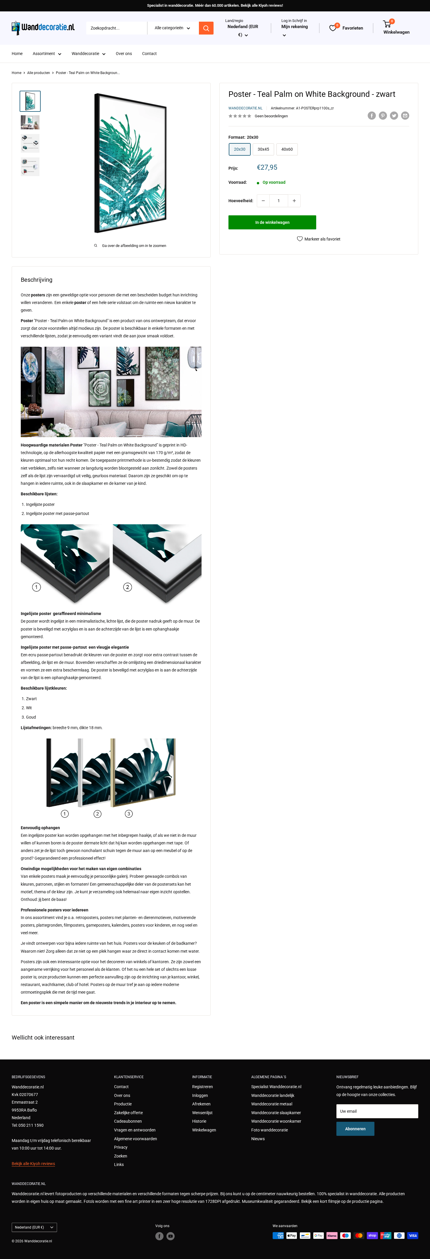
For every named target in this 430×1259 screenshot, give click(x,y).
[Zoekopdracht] (206, 28)
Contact (149, 53)
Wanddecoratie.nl (245, 108)
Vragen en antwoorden (135, 1130)
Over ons (124, 53)
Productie (123, 1104)
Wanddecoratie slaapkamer (276, 1112)
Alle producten (38, 73)
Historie (199, 1121)
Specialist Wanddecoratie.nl (276, 1086)
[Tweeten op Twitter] (394, 115)
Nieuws (258, 1138)
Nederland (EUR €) (29, 1227)
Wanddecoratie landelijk (272, 1095)
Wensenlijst (202, 1112)
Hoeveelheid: (240, 200)
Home (17, 53)
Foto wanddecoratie (269, 1130)
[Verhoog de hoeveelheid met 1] (294, 201)
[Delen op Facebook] (372, 115)
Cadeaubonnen (128, 1121)
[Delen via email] (405, 115)
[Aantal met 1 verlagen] (263, 201)
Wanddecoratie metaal (271, 1104)
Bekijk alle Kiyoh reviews (33, 1163)
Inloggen (200, 1095)
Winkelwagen (204, 1130)
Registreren (202, 1086)
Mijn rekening (294, 27)
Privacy (121, 1147)
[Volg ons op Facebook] (159, 1236)
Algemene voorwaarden (135, 1138)
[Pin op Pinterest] (383, 115)
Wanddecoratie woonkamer (276, 1121)
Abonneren (355, 1128)
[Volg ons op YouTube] (170, 1236)
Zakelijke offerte (128, 1112)
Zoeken (120, 1156)
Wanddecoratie (85, 53)
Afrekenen (201, 1104)
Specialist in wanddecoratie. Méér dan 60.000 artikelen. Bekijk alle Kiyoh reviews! (215, 5)
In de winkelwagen (272, 222)
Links (119, 1164)
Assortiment (44, 53)
